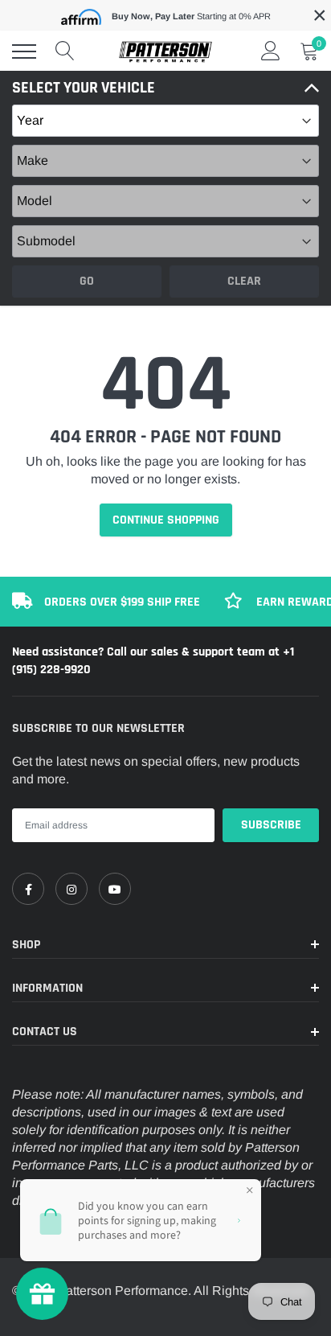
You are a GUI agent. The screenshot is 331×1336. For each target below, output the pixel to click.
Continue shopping (165, 520)
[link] (28, 889)
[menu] (24, 51)
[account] (270, 51)
